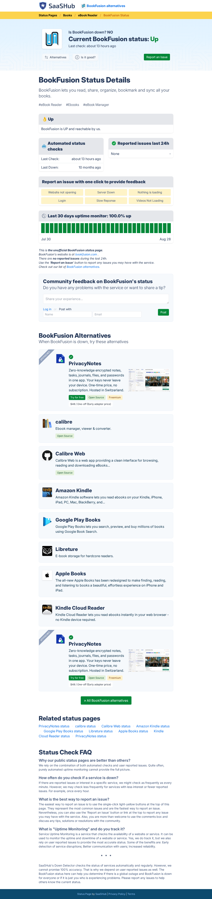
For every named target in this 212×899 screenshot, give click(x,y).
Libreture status (101, 731)
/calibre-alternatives (57, 417)
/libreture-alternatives (59, 544)
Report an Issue (156, 57)
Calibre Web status (115, 726)
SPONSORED (45, 355)
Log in (47, 309)
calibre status (85, 726)
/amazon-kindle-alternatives (64, 486)
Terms (131, 893)
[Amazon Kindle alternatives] (47, 492)
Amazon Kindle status (153, 726)
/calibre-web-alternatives (61, 449)
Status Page (84, 893)
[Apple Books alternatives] (47, 575)
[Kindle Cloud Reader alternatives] (47, 610)
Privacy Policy (116, 893)
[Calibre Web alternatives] (47, 455)
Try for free (77, 397)
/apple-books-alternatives (62, 569)
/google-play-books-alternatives (67, 515)
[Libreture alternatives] (47, 551)
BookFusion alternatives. (83, 266)
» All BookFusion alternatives (106, 700)
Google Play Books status (63, 731)
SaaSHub (100, 893)
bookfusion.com (86, 254)
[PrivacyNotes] (60, 359)
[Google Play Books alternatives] (47, 522)
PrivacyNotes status (54, 726)
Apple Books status (133, 731)
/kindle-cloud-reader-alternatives (68, 603)
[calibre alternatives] (47, 424)
